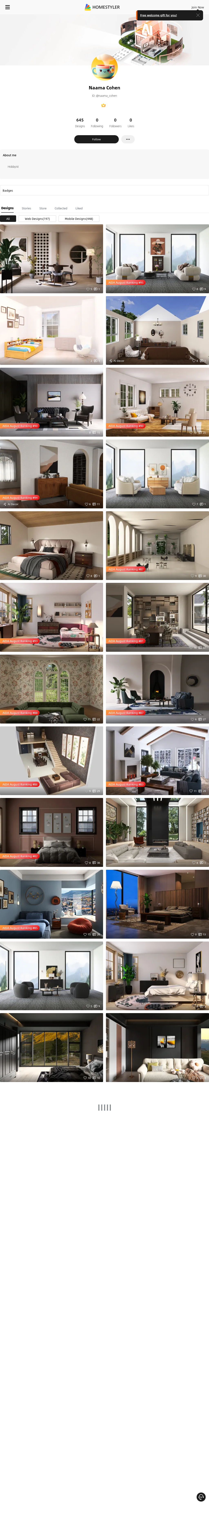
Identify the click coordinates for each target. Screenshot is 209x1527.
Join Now (198, 7)
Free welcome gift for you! (158, 15)
